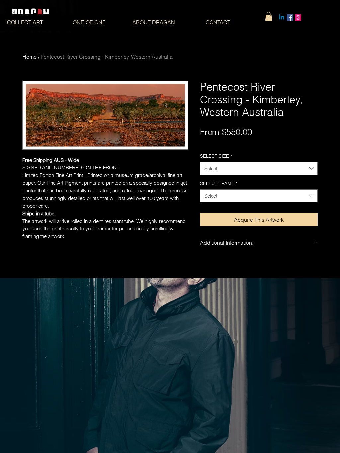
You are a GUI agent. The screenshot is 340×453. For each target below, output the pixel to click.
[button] (268, 16)
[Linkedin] (281, 17)
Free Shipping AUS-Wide (226, 143)
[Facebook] (290, 17)
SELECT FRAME (218, 183)
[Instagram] (298, 17)
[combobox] (259, 168)
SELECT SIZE (216, 156)
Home (29, 56)
